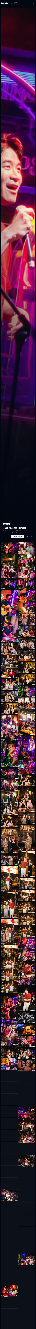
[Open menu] (33, 3)
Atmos (6, 531)
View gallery (18, 536)
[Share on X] (31, 536)
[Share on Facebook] (27, 536)
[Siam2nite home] (4, 3)
